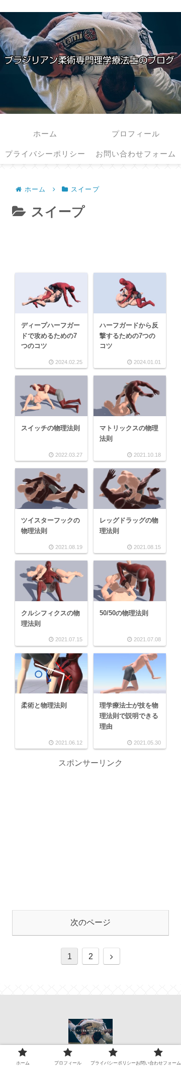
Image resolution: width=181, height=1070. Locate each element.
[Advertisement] (90, 243)
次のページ (90, 922)
